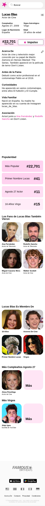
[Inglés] (7, 489)
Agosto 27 (7, 25)
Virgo (26, 25)
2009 (16, 25)
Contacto (17, 496)
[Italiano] (30, 489)
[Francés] (22, 489)
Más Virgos (8, 400)
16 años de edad (32, 32)
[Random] (42, 15)
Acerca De (8, 496)
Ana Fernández (24, 116)
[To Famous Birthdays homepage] (4, 4)
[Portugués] (15, 489)
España (6, 32)
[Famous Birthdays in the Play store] (30, 481)
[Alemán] (38, 489)
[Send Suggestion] (42, 52)
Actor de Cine (9, 17)
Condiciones (36, 496)
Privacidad (26, 496)
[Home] (22, 468)
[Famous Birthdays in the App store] (15, 481)
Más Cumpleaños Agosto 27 (18, 367)
